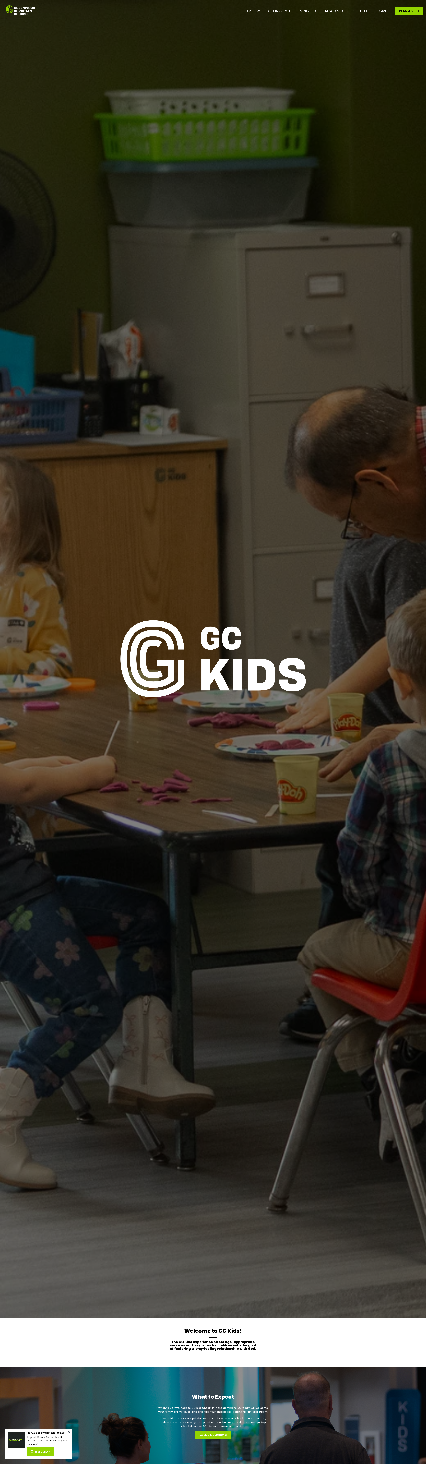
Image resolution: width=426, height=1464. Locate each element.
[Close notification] (68, 1432)
